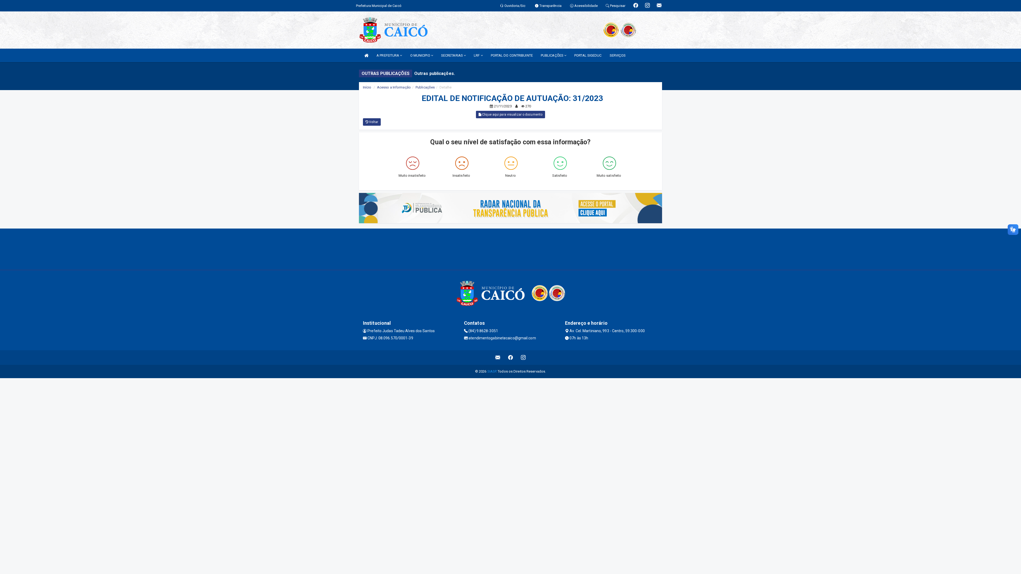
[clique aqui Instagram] (523, 357)
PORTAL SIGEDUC (587, 55)
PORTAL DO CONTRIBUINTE (512, 55)
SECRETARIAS (452, 55)
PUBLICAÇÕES (552, 55)
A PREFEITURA (388, 55)
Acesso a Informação (394, 87)
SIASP (491, 371)
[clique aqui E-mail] (498, 357)
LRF (477, 55)
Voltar (373, 122)
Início (367, 87)
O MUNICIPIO (420, 55)
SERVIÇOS (618, 55)
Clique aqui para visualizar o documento (511, 114)
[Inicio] (366, 55)
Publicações (425, 87)
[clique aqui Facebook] (510, 357)
